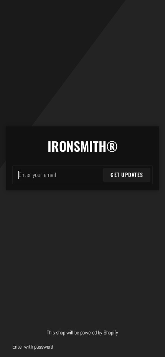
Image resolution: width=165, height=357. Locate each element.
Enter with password (32, 347)
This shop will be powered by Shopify (82, 332)
